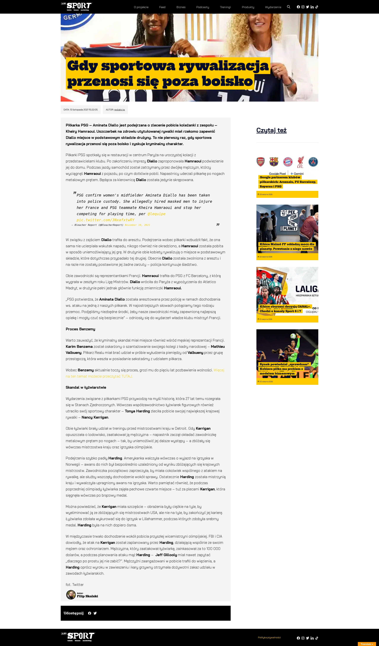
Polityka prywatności (269, 637)
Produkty (248, 7)
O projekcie (141, 7)
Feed (162, 7)
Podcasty (202, 7)
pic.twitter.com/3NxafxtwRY (105, 220)
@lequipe (157, 214)
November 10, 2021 (137, 225)
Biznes (181, 7)
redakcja (119, 109)
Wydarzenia (273, 7)
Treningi (225, 7)
